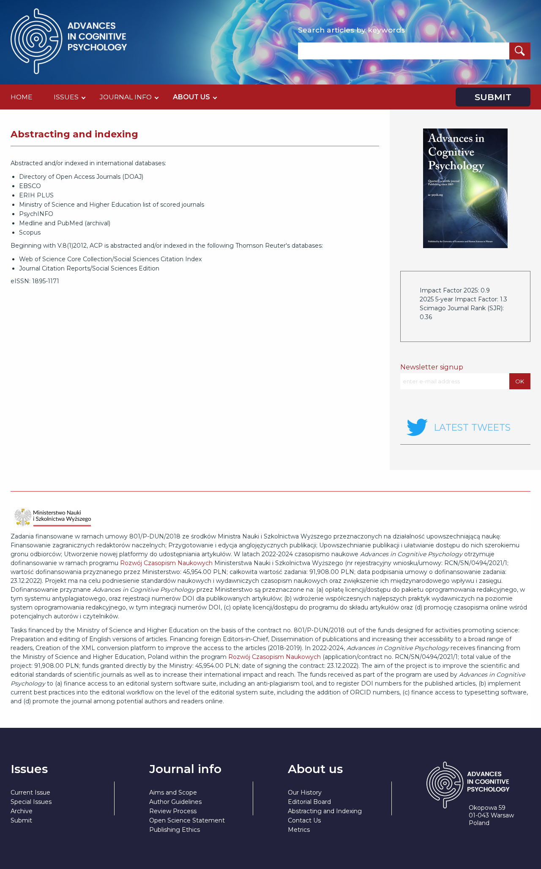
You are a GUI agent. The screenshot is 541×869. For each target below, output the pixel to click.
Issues (66, 97)
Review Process (173, 811)
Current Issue (30, 792)
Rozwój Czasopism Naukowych (166, 563)
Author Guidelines (175, 802)
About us (191, 97)
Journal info (126, 97)
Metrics (299, 829)
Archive (22, 811)
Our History (305, 792)
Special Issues (31, 802)
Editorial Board (309, 802)
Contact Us (304, 820)
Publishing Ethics (174, 829)
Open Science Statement (187, 820)
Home (22, 97)
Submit (493, 97)
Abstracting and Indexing (325, 811)
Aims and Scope (173, 792)
